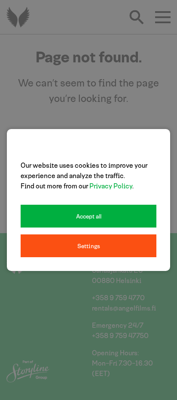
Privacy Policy (110, 186)
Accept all (88, 216)
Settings (88, 245)
